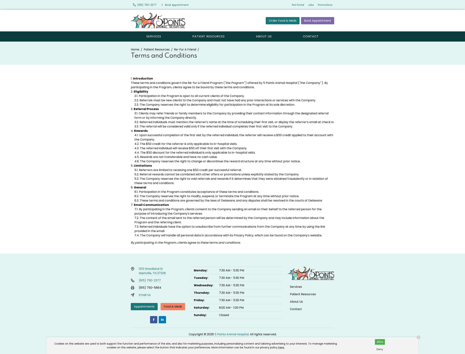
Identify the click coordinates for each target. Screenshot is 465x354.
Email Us (145, 295)
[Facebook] (153, 319)
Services (153, 36)
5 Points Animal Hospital (232, 334)
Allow (380, 342)
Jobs (311, 5)
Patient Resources (208, 36)
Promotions (325, 5)
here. (281, 347)
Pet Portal (298, 5)
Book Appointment (317, 21)
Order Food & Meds (282, 21)
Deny (380, 349)
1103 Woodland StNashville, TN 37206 (152, 271)
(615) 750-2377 (150, 280)
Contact (311, 36)
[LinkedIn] (162, 319)
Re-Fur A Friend (185, 49)
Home (135, 49)
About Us (264, 36)
